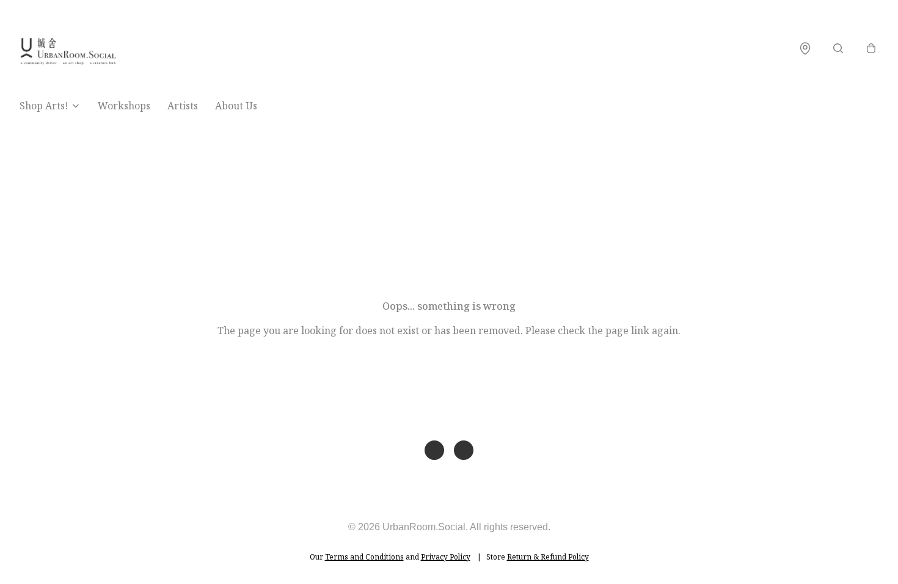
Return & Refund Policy (548, 557)
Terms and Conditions (364, 557)
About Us (236, 105)
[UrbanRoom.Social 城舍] (68, 48)
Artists (182, 105)
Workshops (124, 105)
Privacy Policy (445, 557)
